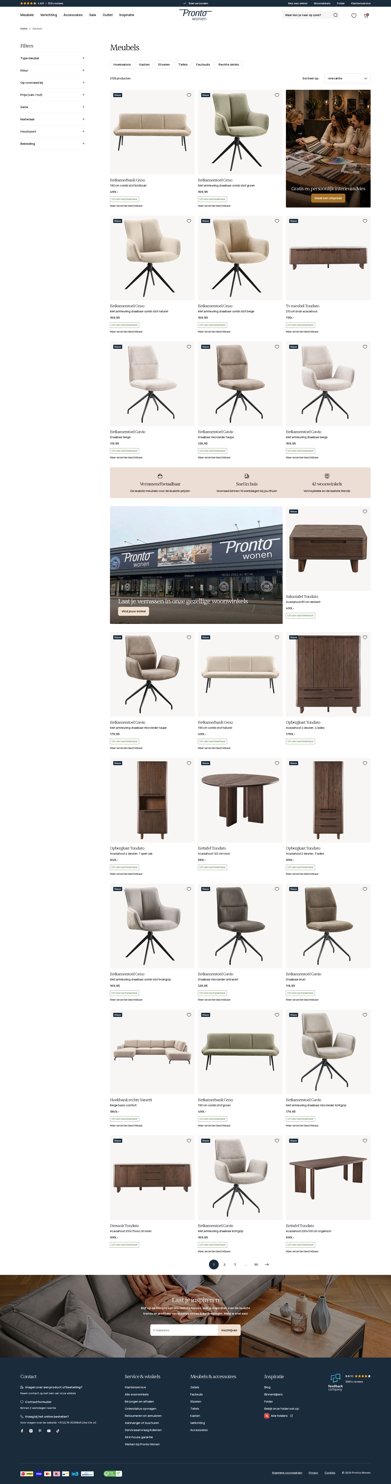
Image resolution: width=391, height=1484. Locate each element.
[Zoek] (335, 15)
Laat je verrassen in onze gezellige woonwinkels (183, 601)
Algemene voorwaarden (287, 1472)
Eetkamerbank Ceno (127, 180)
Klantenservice (361, 3)
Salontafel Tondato (302, 596)
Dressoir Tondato (124, 1225)
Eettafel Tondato (212, 848)
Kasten (195, 1416)
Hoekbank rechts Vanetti (131, 1100)
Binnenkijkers (273, 1394)
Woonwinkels (322, 3)
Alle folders (279, 1416)
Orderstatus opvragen (140, 1408)
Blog (267, 1387)
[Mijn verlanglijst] (353, 15)
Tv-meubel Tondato (302, 306)
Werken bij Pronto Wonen (142, 1444)
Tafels (194, 1408)
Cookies (330, 1472)
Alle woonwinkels (136, 1394)
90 (256, 1264)
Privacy (313, 1472)
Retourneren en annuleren (143, 1416)
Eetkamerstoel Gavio (127, 431)
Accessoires (199, 1430)
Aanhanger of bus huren (142, 1423)
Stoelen (195, 1401)
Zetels (194, 1387)
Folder (341, 3)
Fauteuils (196, 1394)
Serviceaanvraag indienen (143, 1430)
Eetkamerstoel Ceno (215, 180)
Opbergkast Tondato (303, 722)
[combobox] (311, 15)
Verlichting (197, 1423)
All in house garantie (139, 1437)
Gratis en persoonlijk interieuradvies (328, 189)
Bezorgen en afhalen (139, 1401)
